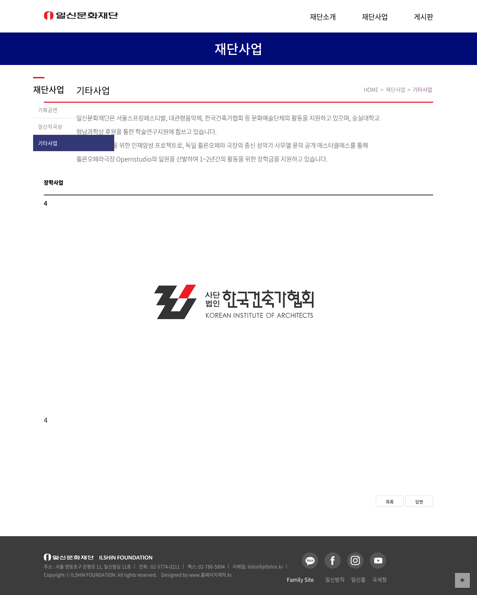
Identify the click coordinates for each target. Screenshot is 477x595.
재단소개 (323, 16)
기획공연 (47, 110)
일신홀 (358, 579)
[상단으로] (462, 580)
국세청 (379, 579)
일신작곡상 (50, 126)
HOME (371, 89)
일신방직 (335, 579)
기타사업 (47, 143)
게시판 (423, 16)
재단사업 (375, 16)
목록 (390, 501)
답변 (419, 501)
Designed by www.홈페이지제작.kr (196, 574)
